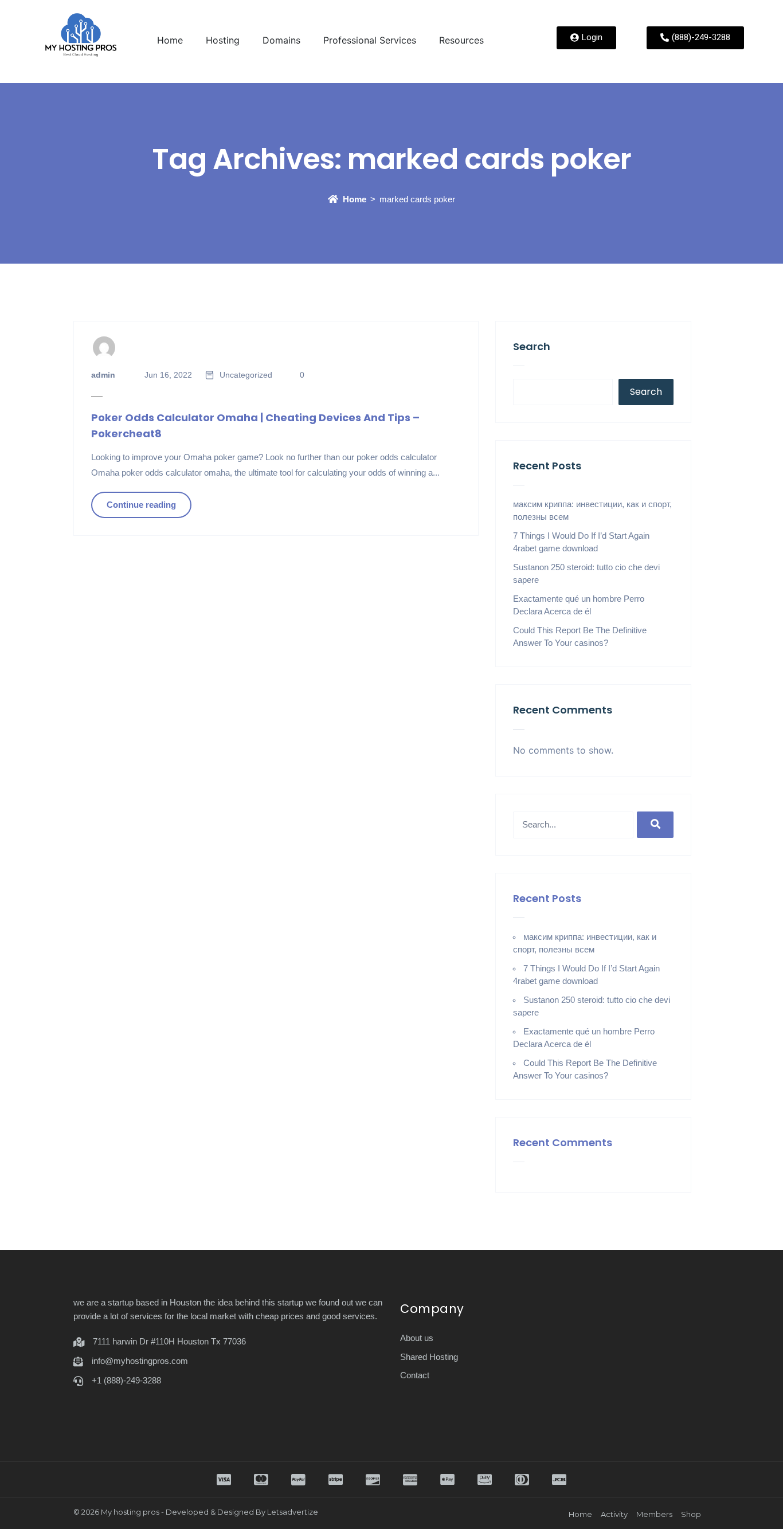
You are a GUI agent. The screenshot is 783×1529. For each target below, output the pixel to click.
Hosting (223, 40)
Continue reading (141, 504)
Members (654, 1514)
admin (103, 374)
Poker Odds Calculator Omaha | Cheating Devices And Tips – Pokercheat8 (255, 425)
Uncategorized (246, 374)
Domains (281, 40)
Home (170, 40)
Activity (614, 1514)
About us (416, 1338)
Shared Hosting (429, 1357)
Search (531, 346)
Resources (461, 40)
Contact (414, 1375)
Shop (691, 1514)
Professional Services (369, 40)
